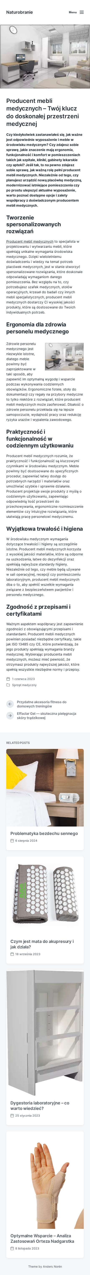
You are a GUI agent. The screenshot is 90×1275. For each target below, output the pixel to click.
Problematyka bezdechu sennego (44, 833)
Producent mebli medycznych (29, 241)
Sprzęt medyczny (24, 685)
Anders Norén (52, 1266)
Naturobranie (19, 12)
